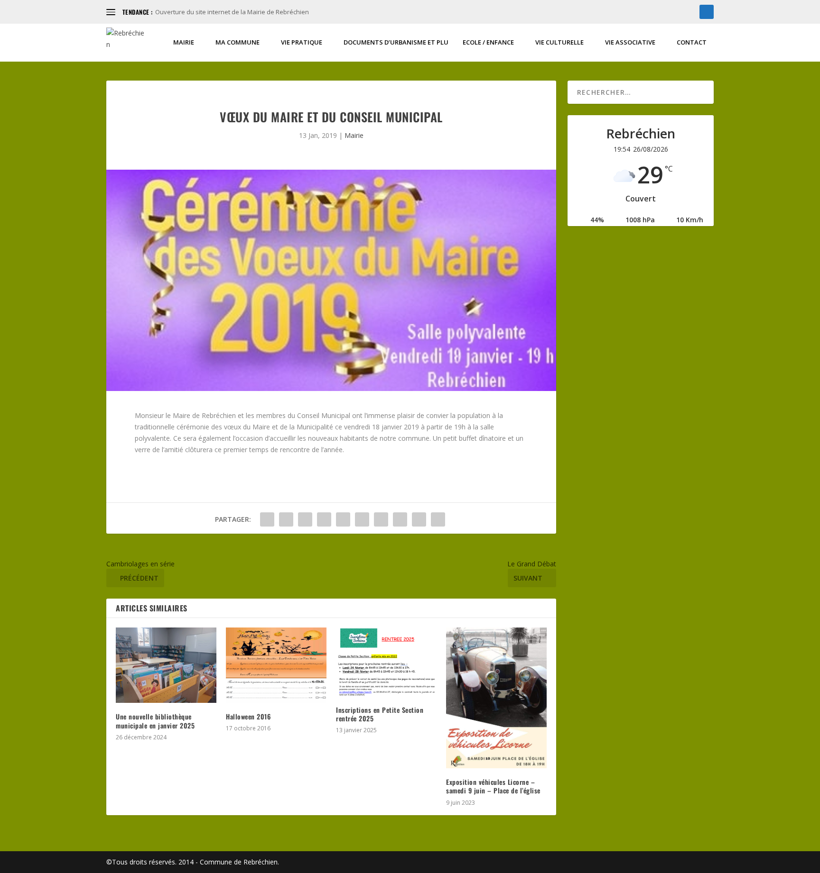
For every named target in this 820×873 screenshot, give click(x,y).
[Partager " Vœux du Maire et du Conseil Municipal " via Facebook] (267, 519)
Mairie (183, 42)
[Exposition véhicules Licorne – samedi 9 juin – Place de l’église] (496, 697)
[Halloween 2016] (276, 664)
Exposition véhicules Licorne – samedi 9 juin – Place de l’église (493, 786)
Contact (692, 42)
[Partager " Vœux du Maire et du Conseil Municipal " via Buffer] (381, 519)
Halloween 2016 (248, 716)
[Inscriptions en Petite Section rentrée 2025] (386, 661)
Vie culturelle (559, 42)
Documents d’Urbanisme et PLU (396, 42)
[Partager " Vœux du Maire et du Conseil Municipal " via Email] (419, 519)
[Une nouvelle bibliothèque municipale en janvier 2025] (166, 665)
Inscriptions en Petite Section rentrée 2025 (379, 714)
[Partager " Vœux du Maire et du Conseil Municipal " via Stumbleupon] (400, 519)
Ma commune (237, 42)
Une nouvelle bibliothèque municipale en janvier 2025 (155, 720)
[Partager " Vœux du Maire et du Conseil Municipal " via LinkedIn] (362, 519)
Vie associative (630, 42)
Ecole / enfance (488, 42)
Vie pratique (301, 42)
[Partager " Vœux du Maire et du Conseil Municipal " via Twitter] (286, 519)
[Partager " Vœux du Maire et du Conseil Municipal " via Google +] (305, 519)
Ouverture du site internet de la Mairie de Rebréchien (232, 12)
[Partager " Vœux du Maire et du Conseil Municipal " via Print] (438, 519)
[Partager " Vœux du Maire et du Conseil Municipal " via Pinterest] (343, 519)
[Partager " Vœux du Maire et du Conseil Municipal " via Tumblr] (324, 519)
